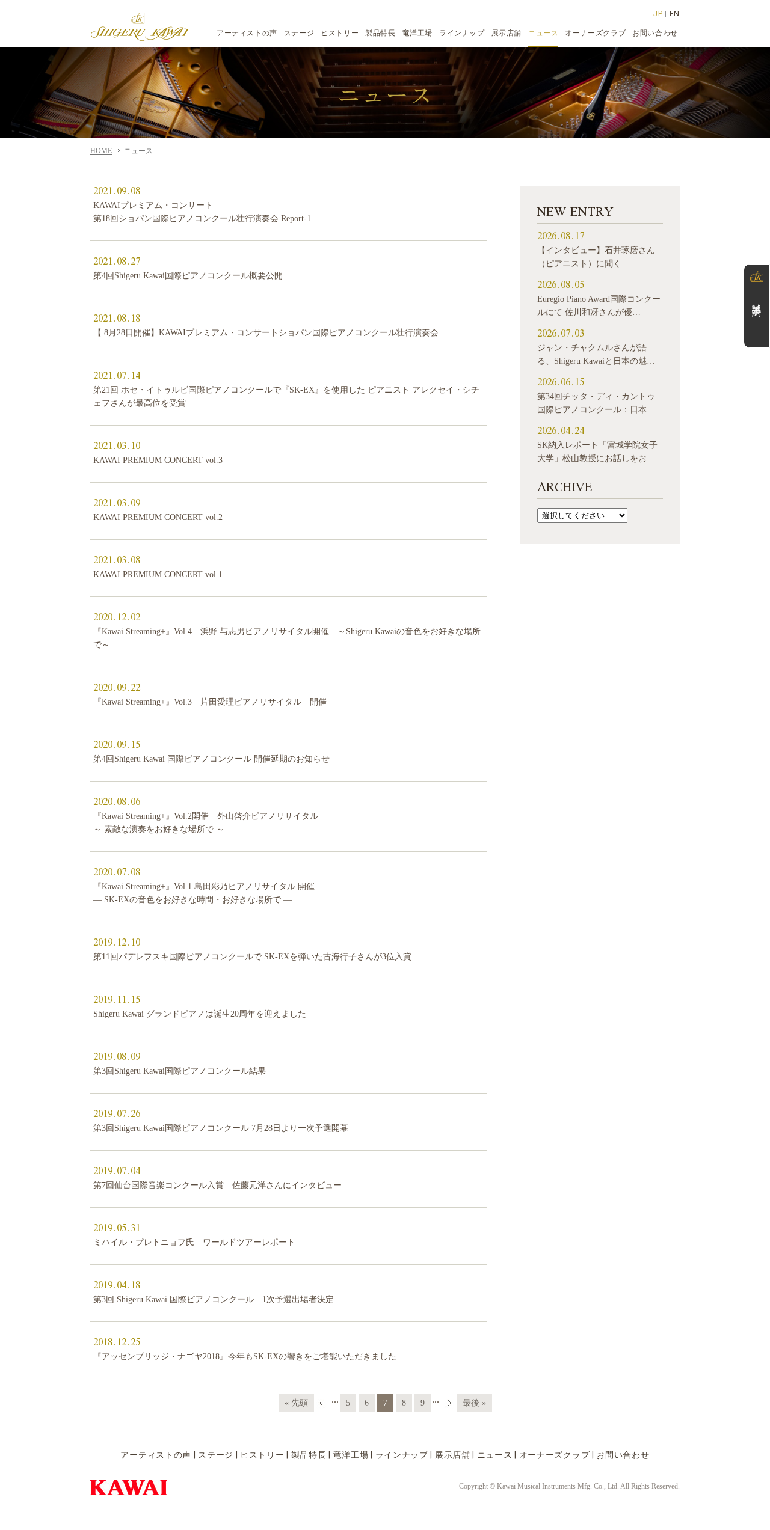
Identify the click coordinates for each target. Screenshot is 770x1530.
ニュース (495, 1455)
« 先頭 (296, 1402)
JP (657, 13)
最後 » (474, 1402)
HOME (101, 151)
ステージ (215, 1455)
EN (675, 13)
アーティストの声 (155, 1455)
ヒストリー (262, 1455)
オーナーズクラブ (554, 1455)
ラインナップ (401, 1455)
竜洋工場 (351, 1455)
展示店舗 (452, 1455)
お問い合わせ (622, 1455)
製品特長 (309, 1455)
